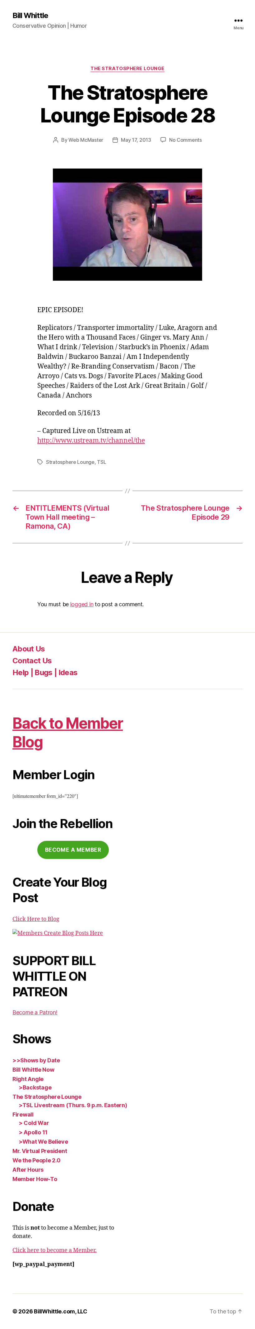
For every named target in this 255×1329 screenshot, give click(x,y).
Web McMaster (85, 140)
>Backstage (35, 1087)
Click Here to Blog (35, 919)
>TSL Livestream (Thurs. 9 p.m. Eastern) (73, 1105)
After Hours (28, 1169)
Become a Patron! (35, 1012)
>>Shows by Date (36, 1060)
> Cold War (34, 1123)
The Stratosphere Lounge (127, 68)
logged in (82, 604)
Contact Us (32, 660)
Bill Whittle (30, 15)
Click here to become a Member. (54, 1250)
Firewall (23, 1114)
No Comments (185, 140)
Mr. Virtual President (39, 1151)
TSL (101, 462)
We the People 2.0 (36, 1160)
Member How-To (34, 1179)
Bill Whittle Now (33, 1069)
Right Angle (28, 1079)
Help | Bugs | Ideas (44, 672)
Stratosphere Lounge (70, 462)
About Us (28, 648)
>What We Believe (43, 1141)
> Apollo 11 (33, 1132)
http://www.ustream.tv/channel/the (91, 440)
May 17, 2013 (136, 140)
